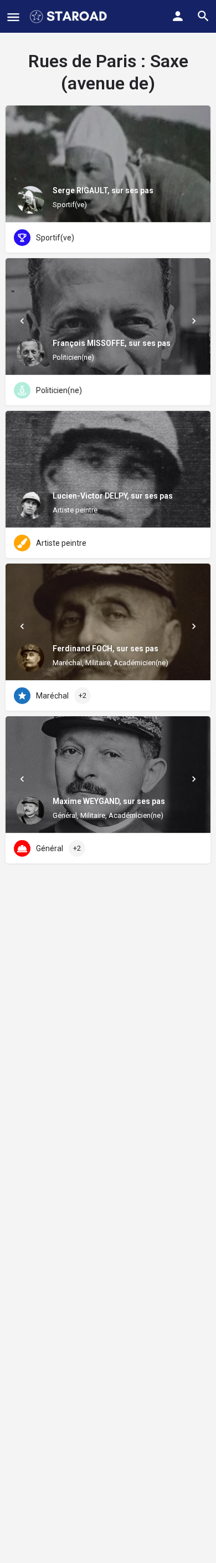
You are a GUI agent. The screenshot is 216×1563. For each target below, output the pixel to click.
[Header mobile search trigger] (203, 16)
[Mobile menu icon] (13, 17)
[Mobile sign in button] (178, 16)
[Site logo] (69, 17)
